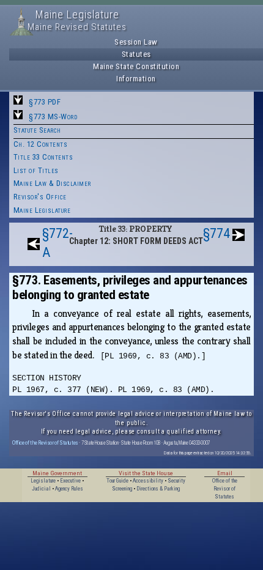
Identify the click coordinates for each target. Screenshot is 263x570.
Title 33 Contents (43, 156)
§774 (216, 233)
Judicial (41, 489)
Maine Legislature (42, 210)
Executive (70, 481)
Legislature (43, 481)
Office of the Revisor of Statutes (45, 442)
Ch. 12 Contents (40, 144)
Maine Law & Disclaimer (52, 183)
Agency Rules (69, 489)
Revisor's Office (40, 196)
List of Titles (36, 170)
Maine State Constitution (136, 66)
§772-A (57, 243)
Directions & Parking (158, 489)
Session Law (136, 41)
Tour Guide (117, 481)
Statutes (136, 54)
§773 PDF (45, 101)
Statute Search (37, 130)
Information (136, 78)
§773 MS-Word (53, 116)
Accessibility (148, 481)
